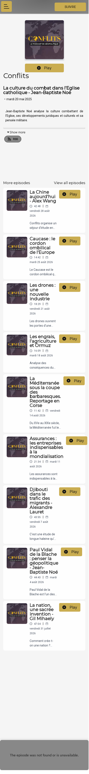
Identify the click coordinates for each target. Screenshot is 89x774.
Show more (17, 132)
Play (48, 68)
